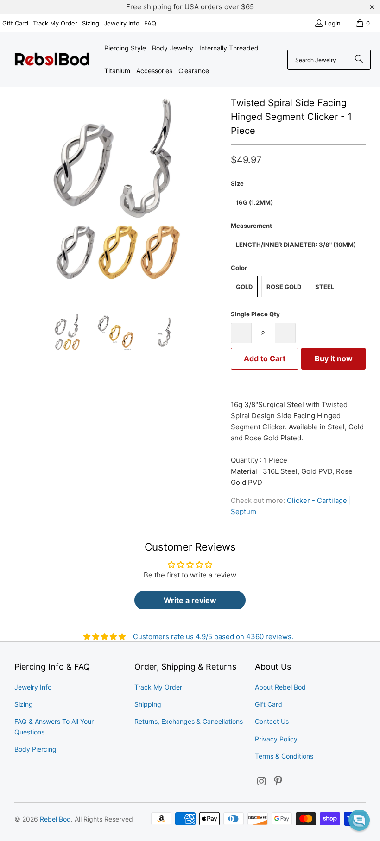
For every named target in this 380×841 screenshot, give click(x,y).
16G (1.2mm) (254, 202)
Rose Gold (283, 286)
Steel (324, 286)
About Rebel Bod (280, 687)
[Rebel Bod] (52, 60)
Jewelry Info (121, 23)
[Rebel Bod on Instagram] (262, 781)
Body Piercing (35, 749)
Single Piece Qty (255, 314)
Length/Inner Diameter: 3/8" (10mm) (296, 244)
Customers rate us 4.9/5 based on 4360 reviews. (213, 636)
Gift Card (15, 23)
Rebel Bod (55, 819)
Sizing (90, 23)
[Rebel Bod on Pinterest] (278, 781)
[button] (359, 820)
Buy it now (334, 358)
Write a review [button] (190, 600)
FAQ (150, 23)
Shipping (147, 704)
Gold (244, 286)
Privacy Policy (276, 739)
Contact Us (272, 721)
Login (333, 23)
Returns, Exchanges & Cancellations (188, 721)
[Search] (359, 60)
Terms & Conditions (284, 756)
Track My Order (55, 23)
